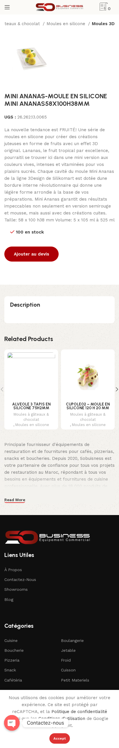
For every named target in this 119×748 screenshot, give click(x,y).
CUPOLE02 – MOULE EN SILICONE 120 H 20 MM (88, 406)
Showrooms (16, 589)
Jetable (68, 650)
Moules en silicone (67, 23)
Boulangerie (72, 640)
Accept (59, 738)
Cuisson (68, 670)
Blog (8, 599)
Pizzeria (11, 660)
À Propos (13, 569)
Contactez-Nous (20, 579)
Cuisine (11, 640)
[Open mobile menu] (7, 7)
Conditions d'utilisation (61, 718)
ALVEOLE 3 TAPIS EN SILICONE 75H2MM (31, 406)
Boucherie (14, 650)
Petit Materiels (75, 680)
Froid (66, 660)
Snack (10, 670)
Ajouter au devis (31, 254)
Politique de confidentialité (79, 711)
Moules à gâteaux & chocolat (31, 417)
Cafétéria (13, 680)
